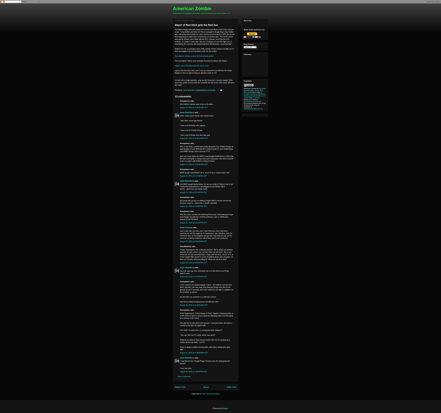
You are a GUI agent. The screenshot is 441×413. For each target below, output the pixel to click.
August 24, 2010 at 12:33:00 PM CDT (194, 164)
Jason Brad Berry (187, 112)
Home (206, 387)
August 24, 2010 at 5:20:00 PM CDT (193, 223)
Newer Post (180, 387)
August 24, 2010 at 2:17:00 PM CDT (193, 176)
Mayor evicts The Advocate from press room (192, 66)
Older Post (231, 387)
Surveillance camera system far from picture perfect (194, 56)
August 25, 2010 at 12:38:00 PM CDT (194, 353)
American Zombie (192, 8)
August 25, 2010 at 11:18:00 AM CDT (194, 305)
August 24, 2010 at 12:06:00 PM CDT (194, 138)
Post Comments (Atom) (211, 394)
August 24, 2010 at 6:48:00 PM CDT (193, 263)
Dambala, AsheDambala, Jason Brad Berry (255, 90)
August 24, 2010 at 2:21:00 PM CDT (193, 192)
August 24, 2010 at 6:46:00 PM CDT (193, 241)
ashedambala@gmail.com (253, 109)
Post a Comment (184, 376)
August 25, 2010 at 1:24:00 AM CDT (193, 277)
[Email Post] (220, 90)
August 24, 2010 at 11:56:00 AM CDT (194, 107)
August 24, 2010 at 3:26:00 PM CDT (193, 206)
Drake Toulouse (186, 228)
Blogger (225, 408)
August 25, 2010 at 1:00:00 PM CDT (193, 372)
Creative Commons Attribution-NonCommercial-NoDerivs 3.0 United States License (255, 96)
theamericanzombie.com (253, 101)
